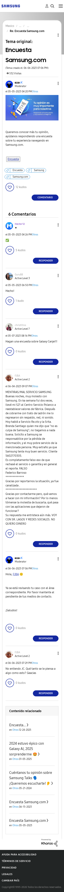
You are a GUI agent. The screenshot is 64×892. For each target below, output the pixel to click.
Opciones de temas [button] (52, 35)
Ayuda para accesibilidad (19, 854)
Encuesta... (17, 725)
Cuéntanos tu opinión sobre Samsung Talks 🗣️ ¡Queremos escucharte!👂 (30, 778)
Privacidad (9, 867)
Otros (35, 91)
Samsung (39, 170)
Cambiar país (10, 880)
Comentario (45, 197)
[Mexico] (10, 5)
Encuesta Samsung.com (27, 802)
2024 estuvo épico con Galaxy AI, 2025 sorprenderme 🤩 (26, 748)
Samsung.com (20, 176)
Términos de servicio (16, 861)
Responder (46, 260)
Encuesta (13, 159)
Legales (7, 874)
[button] (52, 83)
